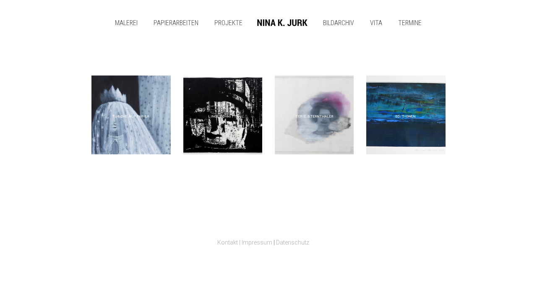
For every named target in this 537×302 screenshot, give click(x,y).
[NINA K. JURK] (282, 23)
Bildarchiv (338, 23)
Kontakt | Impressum (244, 242)
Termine (410, 23)
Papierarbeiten (176, 23)
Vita (376, 23)
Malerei (126, 23)
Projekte (228, 23)
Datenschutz (292, 242)
